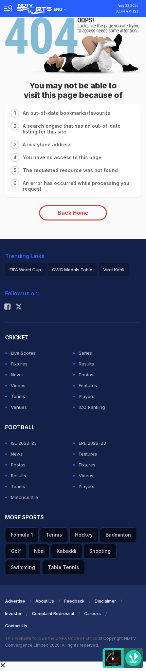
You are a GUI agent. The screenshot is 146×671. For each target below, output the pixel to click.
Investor (13, 613)
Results (86, 363)
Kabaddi (66, 551)
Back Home (73, 212)
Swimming (23, 567)
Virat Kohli (113, 269)
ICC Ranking (92, 407)
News (17, 374)
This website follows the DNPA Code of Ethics (51, 638)
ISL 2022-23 (24, 443)
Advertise (15, 601)
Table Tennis (63, 567)
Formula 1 (22, 535)
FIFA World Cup (25, 269)
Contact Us (16, 625)
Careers (92, 613)
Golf (16, 551)
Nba (39, 551)
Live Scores (23, 353)
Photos (86, 374)
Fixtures (19, 363)
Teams (18, 396)
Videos (18, 385)
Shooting (100, 551)
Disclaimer (105, 601)
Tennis (54, 535)
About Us (44, 601)
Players (86, 396)
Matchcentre (24, 497)
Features (88, 385)
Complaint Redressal (53, 613)
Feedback (74, 601)
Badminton (118, 535)
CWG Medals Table (72, 269)
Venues (19, 407)
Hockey (84, 535)
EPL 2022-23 (92, 443)
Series (85, 353)
